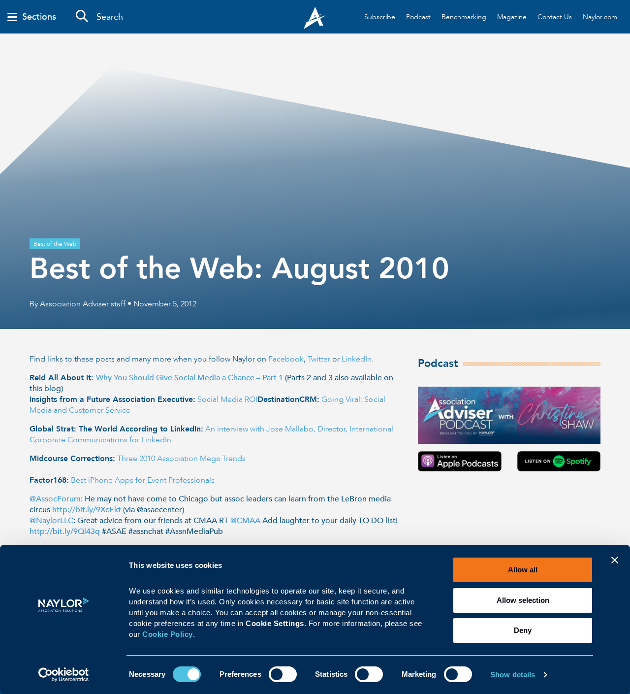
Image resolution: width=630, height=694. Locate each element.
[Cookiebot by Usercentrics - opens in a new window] (64, 674)
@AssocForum (55, 499)
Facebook (286, 359)
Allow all (522, 569)
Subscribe (379, 17)
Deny (523, 630)
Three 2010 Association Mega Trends (181, 458)
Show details (512, 674)
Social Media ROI (227, 399)
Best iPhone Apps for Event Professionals (143, 480)
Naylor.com (600, 17)
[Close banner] (614, 566)
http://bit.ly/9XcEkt (86, 509)
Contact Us (554, 17)
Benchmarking (463, 17)
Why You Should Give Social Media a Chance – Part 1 (189, 377)
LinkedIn (357, 359)
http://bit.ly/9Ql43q (65, 531)
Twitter (319, 359)
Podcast (418, 17)
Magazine (512, 17)
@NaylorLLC (51, 520)
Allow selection (523, 600)
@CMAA (245, 520)
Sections (39, 17)
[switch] (283, 673)
